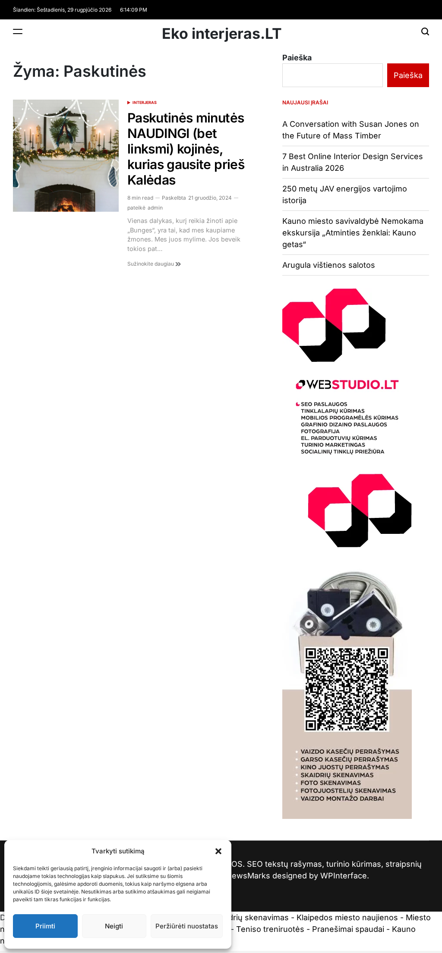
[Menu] (17, 31)
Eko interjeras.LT (222, 33)
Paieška (297, 57)
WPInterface (343, 875)
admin (155, 207)
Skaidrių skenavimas (251, 917)
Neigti (114, 926)
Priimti (45, 926)
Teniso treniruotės (270, 929)
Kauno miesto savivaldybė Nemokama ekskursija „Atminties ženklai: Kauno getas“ (352, 232)
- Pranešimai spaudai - (349, 929)
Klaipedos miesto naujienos (347, 917)
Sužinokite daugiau (151, 263)
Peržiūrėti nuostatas (186, 926)
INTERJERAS (145, 102)
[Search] (425, 31)
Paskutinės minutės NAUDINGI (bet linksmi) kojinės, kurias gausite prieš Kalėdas (185, 149)
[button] (218, 851)
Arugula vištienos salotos (328, 265)
